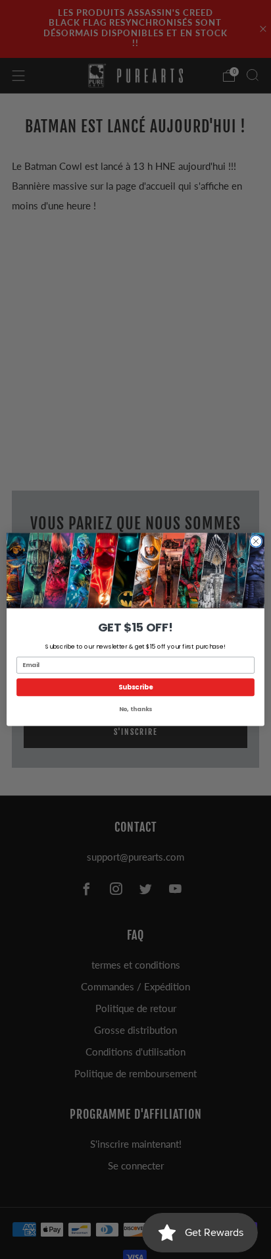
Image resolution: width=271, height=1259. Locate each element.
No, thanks (135, 709)
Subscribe (135, 687)
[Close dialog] (256, 541)
